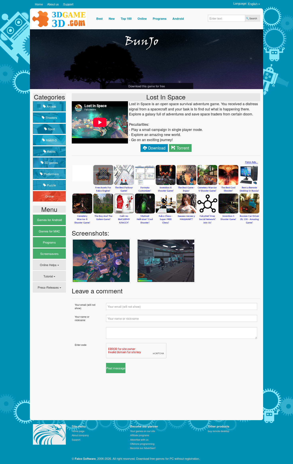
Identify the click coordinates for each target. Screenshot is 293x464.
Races (51, 151)
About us (53, 4)
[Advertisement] (49, 356)
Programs (49, 242)
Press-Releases (49, 287)
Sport (51, 129)
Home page (78, 431)
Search (253, 18)
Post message (115, 368)
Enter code (81, 344)
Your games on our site (142, 431)
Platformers (51, 174)
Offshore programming (142, 443)
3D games (51, 162)
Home (39, 4)
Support (68, 4)
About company (80, 435)
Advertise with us (139, 439)
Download (156, 148)
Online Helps (48, 265)
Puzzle (51, 185)
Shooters (51, 117)
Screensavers (49, 254)
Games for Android (49, 220)
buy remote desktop (218, 431)
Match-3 (51, 140)
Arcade (51, 106)
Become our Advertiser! (142, 448)
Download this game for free (146, 86)
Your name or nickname (82, 318)
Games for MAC (49, 231)
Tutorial (48, 276)
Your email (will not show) (85, 306)
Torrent (183, 148)
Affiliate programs (139, 435)
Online (49, 196)
